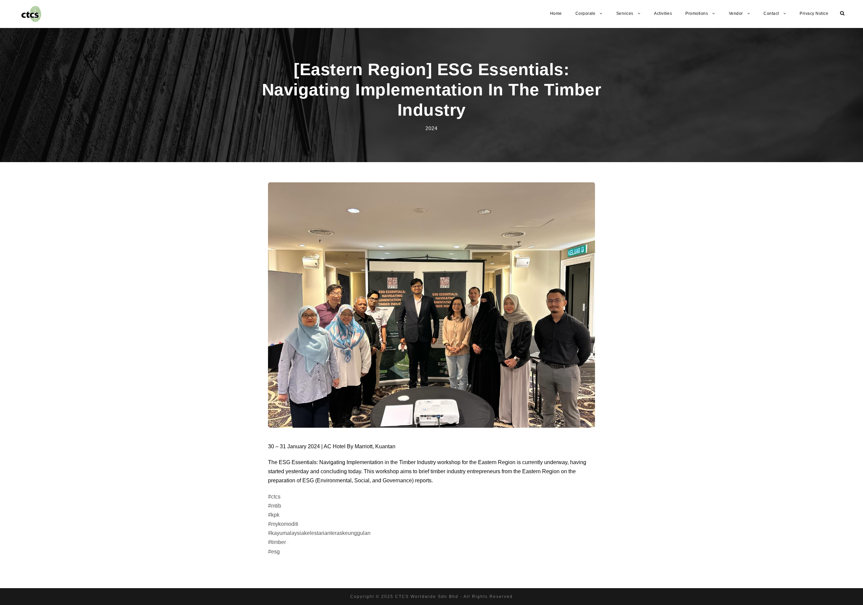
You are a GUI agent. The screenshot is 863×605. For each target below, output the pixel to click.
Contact (771, 13)
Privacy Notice (814, 13)
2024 (431, 128)
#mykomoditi (283, 524)
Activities (663, 13)
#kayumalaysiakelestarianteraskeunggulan (319, 533)
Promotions (696, 13)
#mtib (274, 506)
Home (556, 13)
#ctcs (274, 497)
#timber (277, 542)
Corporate (585, 13)
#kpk (273, 515)
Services (624, 13)
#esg (274, 551)
